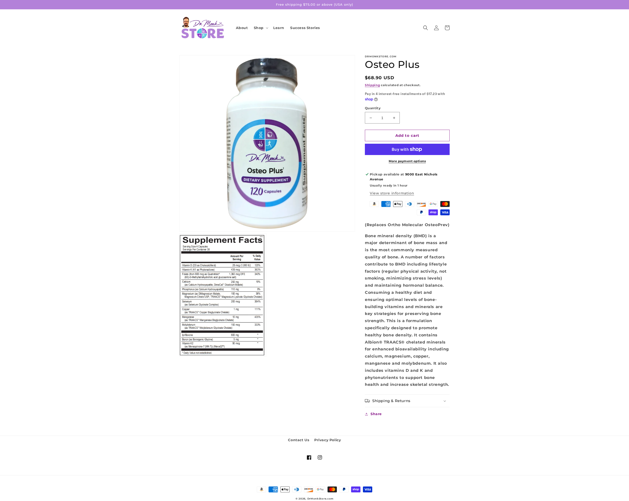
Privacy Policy (327, 440)
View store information (392, 193)
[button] (260, 28)
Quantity (373, 108)
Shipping (372, 85)
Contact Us (298, 440)
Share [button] (376, 414)
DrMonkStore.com (320, 498)
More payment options (407, 161)
